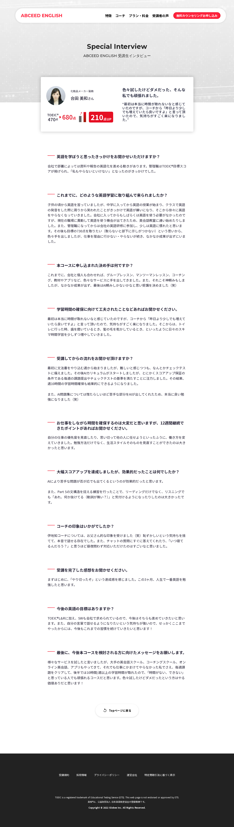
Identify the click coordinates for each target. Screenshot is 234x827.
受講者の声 (160, 15)
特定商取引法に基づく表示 (159, 775)
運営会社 (132, 775)
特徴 (108, 15)
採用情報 (81, 775)
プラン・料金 (139, 15)
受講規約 (64, 775)
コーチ (120, 15)
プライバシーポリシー (107, 775)
